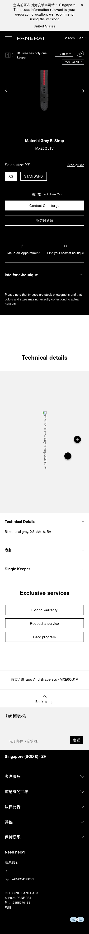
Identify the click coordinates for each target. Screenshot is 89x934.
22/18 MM (64, 54)
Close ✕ (82, 4)
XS (11, 176)
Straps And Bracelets (39, 679)
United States (45, 26)
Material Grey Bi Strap (44, 141)
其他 (9, 821)
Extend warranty (44, 610)
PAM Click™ (73, 62)
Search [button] (69, 38)
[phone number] (44, 871)
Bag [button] (82, 38)
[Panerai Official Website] (30, 38)
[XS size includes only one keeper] (67, 456)
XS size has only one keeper (32, 55)
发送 (76, 740)
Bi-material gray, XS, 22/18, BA (28, 531)
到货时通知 (44, 220)
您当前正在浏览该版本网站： (44, 4)
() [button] (26, 756)
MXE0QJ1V (44, 148)
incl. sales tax (52, 194)
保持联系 (12, 837)
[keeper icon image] (10, 55)
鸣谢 (8, 907)
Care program (44, 637)
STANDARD (33, 176)
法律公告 (12, 806)
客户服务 (12, 776)
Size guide (75, 164)
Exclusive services (44, 593)
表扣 (8, 550)
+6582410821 (23, 878)
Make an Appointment (23, 252)
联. (12, 862)
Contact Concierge (44, 205)
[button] (6, 91)
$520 (36, 194)
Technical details (44, 357)
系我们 (13, 862)
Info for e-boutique (21, 274)
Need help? (15, 852)
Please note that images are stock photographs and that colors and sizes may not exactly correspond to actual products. (43, 299)
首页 (14, 679)
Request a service (44, 623)
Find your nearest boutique (65, 252)
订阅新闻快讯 (16, 715)
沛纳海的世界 (16, 791)
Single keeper (17, 569)
